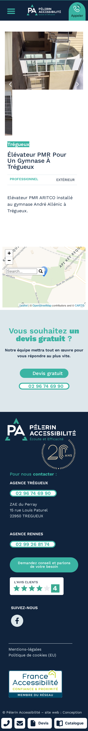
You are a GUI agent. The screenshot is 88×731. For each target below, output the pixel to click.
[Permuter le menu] (11, 11)
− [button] (9, 260)
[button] (10, 84)
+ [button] (9, 253)
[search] (21, 271)
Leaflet (24, 305)
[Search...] (40, 271)
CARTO (79, 305)
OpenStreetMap (42, 305)
